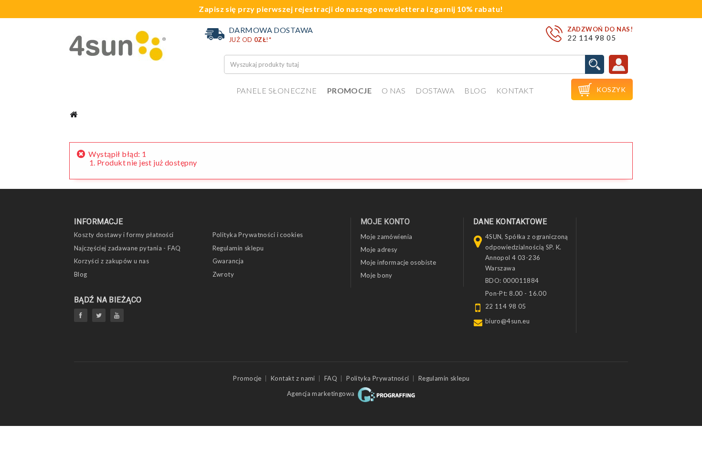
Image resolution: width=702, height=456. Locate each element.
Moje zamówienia (386, 236)
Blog (475, 90)
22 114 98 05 (591, 37)
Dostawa (434, 90)
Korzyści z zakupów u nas (111, 261)
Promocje (349, 90)
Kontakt (514, 90)
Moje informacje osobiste (398, 262)
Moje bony (377, 275)
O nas (393, 90)
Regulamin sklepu (238, 248)
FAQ (330, 378)
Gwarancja (228, 261)
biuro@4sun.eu (507, 321)
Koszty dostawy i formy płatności (124, 234)
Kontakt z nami (293, 378)
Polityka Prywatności (377, 378)
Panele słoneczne (276, 90)
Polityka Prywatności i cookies (258, 234)
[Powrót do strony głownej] (73, 115)
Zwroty (223, 274)
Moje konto (385, 221)
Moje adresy (379, 249)
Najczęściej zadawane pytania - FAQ (127, 248)
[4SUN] (117, 45)
